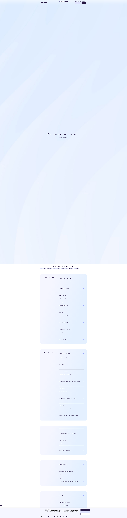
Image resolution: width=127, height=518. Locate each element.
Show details (70, 516)
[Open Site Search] (86, 1)
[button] (71, 278)
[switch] (55, 516)
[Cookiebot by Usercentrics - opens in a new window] (40, 516)
